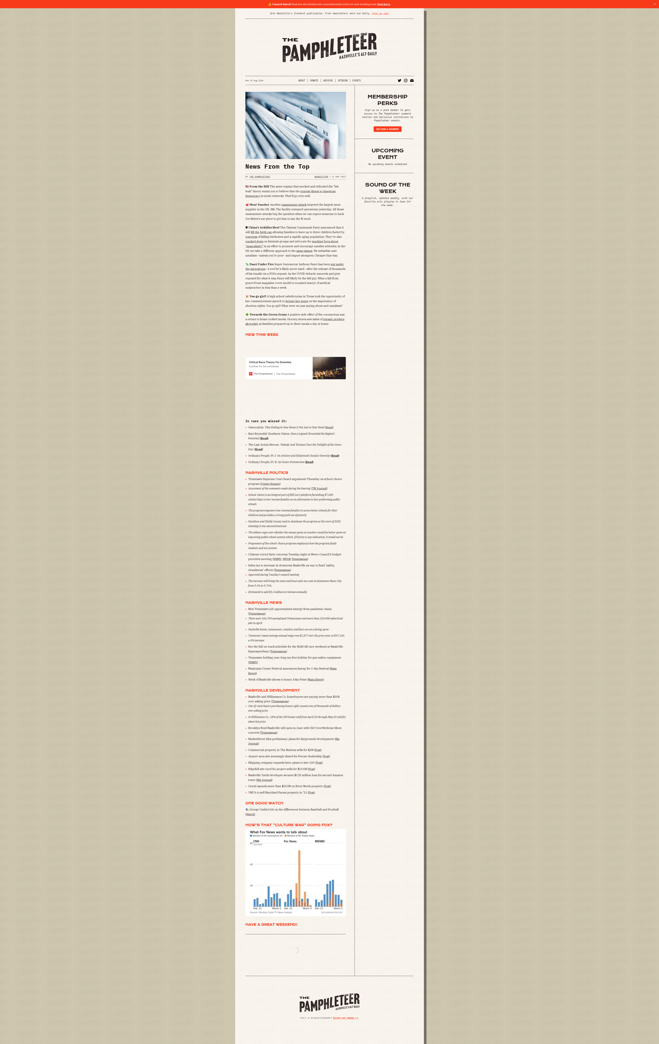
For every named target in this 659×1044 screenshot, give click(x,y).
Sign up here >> (346, 1018)
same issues (304, 251)
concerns (251, 236)
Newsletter (321, 176)
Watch (250, 814)
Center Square (270, 484)
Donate (314, 80)
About (301, 80)
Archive (328, 80)
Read (329, 427)
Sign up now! (380, 13)
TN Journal (319, 488)
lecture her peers (297, 301)
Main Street (315, 679)
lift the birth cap (261, 232)
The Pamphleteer (260, 176)
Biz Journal (264, 780)
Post (318, 750)
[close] (655, 4)
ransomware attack (294, 204)
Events (356, 80)
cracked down (254, 241)
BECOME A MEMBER (387, 129)
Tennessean (299, 559)
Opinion (343, 80)
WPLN (286, 559)
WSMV (277, 559)
